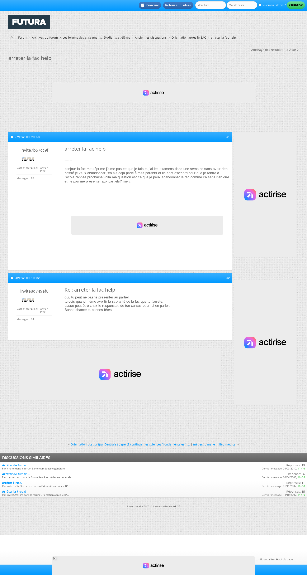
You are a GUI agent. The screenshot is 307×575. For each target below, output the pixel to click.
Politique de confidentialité (257, 559)
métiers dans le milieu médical (214, 444)
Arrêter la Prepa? (14, 491)
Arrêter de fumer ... (16, 474)
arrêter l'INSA (12, 483)
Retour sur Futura (178, 5)
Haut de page (284, 559)
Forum (22, 37)
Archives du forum (45, 37)
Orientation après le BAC (188, 37)
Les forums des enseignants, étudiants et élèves (96, 37)
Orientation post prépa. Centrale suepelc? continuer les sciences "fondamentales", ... (130, 444)
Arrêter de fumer (14, 465)
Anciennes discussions (151, 37)
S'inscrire (150, 5)
